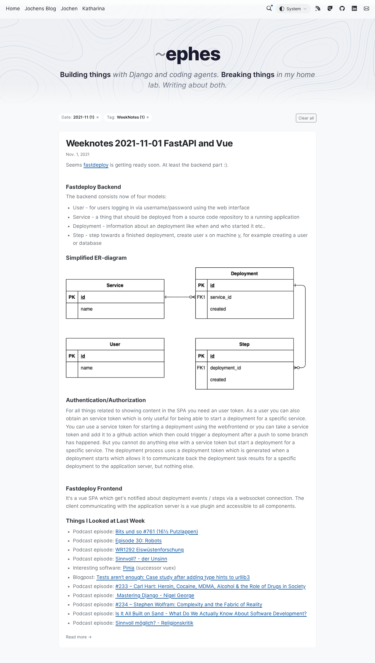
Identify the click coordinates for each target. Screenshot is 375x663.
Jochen (69, 8)
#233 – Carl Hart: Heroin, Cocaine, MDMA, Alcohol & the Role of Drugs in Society (210, 586)
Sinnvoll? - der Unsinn (141, 559)
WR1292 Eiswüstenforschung (149, 550)
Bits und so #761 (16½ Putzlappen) (156, 531)
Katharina (93, 8)
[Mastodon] (330, 8)
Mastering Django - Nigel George (154, 595)
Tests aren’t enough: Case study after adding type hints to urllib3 (173, 577)
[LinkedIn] (354, 8)
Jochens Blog (40, 8)
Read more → (79, 636)
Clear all (306, 118)
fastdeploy (95, 165)
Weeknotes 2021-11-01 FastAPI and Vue (149, 143)
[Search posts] (269, 8)
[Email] (366, 8)
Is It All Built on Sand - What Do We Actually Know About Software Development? (211, 613)
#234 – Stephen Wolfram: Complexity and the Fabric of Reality (188, 604)
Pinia (128, 568)
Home (13, 8)
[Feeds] (318, 8)
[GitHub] (342, 8)
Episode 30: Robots (138, 541)
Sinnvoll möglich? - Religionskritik (154, 623)
